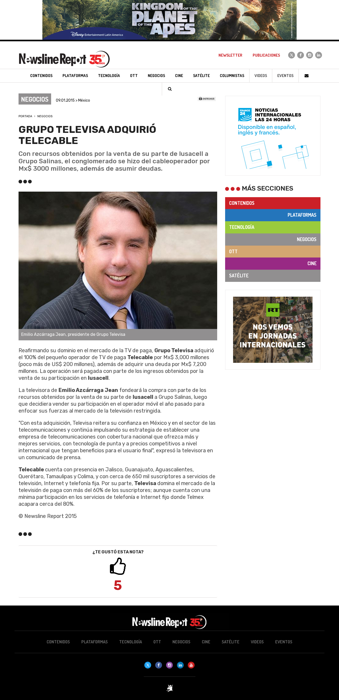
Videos (261, 75)
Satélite (238, 275)
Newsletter (230, 55)
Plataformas (302, 215)
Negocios (44, 116)
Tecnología (241, 227)
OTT (233, 251)
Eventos (285, 75)
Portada (25, 116)
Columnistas (232, 75)
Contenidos (242, 203)
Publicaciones (266, 55)
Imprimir (208, 99)
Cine (311, 263)
